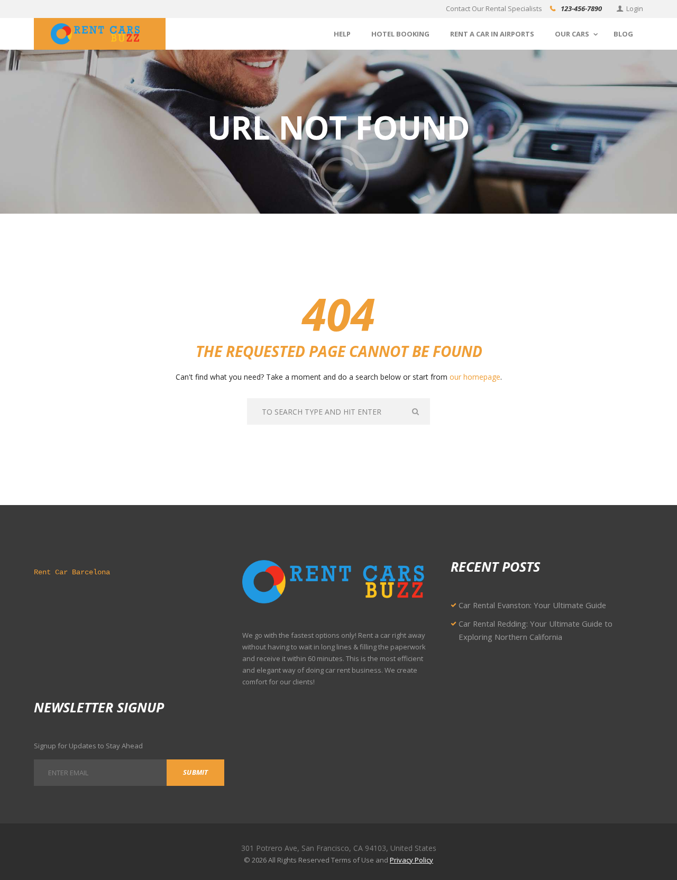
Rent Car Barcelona (72, 572)
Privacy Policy (411, 860)
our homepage (475, 377)
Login (634, 8)
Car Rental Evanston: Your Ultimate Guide (532, 605)
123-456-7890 (581, 8)
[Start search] (416, 411)
